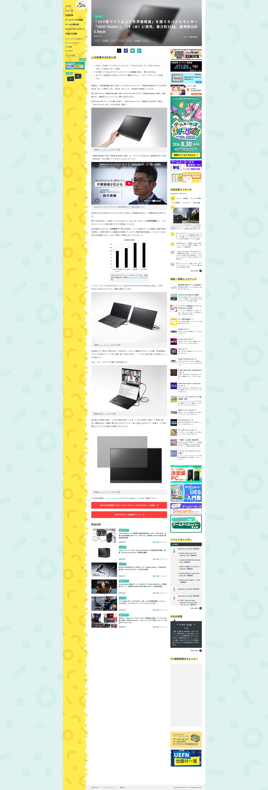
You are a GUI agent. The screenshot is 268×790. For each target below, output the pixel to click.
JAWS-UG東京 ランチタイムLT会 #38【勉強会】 (189, 568)
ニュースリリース (105, 150)
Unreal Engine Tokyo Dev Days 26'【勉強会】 (189, 574)
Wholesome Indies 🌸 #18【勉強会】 (189, 581)
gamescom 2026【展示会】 (189, 549)
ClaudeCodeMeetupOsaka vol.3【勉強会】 (189, 561)
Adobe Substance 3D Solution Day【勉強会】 (188, 554)
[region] (76, 395)
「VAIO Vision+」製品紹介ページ (127, 514)
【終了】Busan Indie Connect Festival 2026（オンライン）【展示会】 (188, 602)
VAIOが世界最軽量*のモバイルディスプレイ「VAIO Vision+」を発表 (127, 505)
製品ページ (103, 414)
